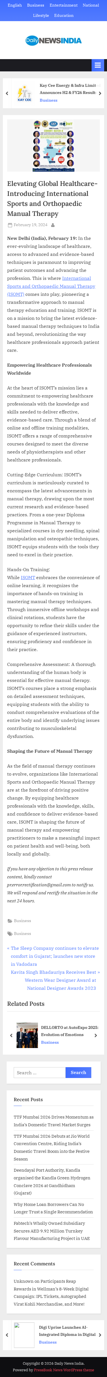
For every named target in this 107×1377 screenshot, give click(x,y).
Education (64, 15)
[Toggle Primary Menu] (98, 65)
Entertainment (64, 5)
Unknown (24, 1281)
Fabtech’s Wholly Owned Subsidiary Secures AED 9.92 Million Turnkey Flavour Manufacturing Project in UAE (52, 1230)
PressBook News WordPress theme (64, 1370)
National (91, 5)
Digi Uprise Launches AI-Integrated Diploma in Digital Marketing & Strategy (65, 1331)
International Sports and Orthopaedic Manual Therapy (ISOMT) (51, 286)
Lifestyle (41, 15)
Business (35, 5)
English (15, 5)
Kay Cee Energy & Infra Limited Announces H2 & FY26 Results (68, 89)
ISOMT (28, 577)
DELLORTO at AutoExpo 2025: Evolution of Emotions (69, 1031)
